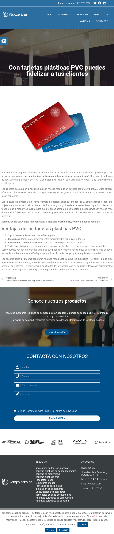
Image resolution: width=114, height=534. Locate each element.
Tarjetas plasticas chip (47, 477)
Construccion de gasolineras (50, 491)
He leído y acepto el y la (47, 410)
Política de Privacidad (65, 410)
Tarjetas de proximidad (48, 474)
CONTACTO (102, 21)
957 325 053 (83, 3)
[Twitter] (95, 3)
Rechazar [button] (63, 530)
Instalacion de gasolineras (49, 488)
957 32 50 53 (98, 488)
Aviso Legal (44, 410)
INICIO (49, 14)
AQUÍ (94, 516)
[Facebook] (99, 3)
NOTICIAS (85, 21)
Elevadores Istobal (45, 482)
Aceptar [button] (50, 530)
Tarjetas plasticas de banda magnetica (56, 471)
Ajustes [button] (82, 524)
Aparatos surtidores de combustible (54, 497)
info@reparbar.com (91, 483)
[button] (4, 41)
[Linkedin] (104, 3)
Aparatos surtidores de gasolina (52, 500)
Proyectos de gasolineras (49, 485)
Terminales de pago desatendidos (53, 494)
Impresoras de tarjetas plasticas (52, 468)
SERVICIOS (82, 14)
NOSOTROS (64, 14)
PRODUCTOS (101, 14)
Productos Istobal (45, 480)
